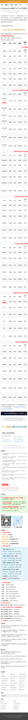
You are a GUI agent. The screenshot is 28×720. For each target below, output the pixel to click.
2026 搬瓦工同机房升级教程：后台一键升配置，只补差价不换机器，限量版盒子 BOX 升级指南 (14, 461)
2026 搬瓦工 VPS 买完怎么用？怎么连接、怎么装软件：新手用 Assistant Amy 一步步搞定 (14, 475)
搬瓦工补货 (4, 683)
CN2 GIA (21, 687)
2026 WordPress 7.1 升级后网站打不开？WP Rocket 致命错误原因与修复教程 (14, 454)
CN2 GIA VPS (13, 689)
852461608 (19, 438)
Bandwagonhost (10, 11)
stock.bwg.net (14, 541)
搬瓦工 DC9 (21, 689)
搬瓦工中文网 (4, 680)
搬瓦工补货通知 (5, 685)
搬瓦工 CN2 (4, 676)
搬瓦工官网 (3, 706)
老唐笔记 (16, 708)
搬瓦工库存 (16, 706)
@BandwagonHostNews (19, 441)
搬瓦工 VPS (4, 687)
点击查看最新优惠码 (14, 543)
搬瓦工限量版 (13, 687)
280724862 (7, 436)
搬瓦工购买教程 (10, 585)
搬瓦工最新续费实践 (11, 587)
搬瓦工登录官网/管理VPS (12, 593)
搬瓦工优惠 (12, 678)
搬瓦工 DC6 (21, 683)
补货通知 (16, 11)
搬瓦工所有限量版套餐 (14, 578)
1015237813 (16, 609)
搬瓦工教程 (12, 674)
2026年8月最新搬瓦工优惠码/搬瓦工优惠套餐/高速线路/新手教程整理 (14, 468)
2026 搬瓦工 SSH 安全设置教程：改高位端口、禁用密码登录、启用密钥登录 (14, 464)
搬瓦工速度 (12, 685)
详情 (19, 551)
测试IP (16, 4)
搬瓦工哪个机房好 (10, 589)
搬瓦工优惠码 (22, 678)
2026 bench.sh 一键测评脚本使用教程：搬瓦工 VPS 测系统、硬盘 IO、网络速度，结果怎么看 (14, 478)
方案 (20, 4)
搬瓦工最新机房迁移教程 (12, 591)
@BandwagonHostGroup (7, 441)
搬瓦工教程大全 (14, 600)
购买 (16, 551)
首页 (2, 4)
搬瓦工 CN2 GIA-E (13, 676)
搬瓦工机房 (21, 685)
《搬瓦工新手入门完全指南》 (15, 620)
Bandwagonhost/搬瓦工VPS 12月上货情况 (14, 8)
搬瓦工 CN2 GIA (22, 674)
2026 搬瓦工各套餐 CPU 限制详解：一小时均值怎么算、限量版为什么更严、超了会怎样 (14, 457)
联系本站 (15, 717)
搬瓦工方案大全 (13, 576)
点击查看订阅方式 (17, 618)
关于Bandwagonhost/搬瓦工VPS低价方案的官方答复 (14, 447)
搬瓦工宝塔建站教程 (11, 598)
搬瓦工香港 (12, 680)
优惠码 (11, 4)
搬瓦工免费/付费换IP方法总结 (13, 596)
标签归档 (10, 717)
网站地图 (20, 715)
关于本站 (19, 717)
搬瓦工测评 (21, 680)
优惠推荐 (6, 4)
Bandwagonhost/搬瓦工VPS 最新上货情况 (12, 445)
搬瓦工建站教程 (5, 678)
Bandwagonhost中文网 (14, 2)
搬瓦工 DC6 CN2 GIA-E (22, 676)
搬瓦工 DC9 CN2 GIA (13, 683)
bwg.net (11, 537)
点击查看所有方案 (13, 539)
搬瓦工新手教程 (5, 689)
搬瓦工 (3, 674)
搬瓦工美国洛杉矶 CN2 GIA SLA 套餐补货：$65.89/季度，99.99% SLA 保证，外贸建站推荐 (14, 471)
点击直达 (10, 534)
